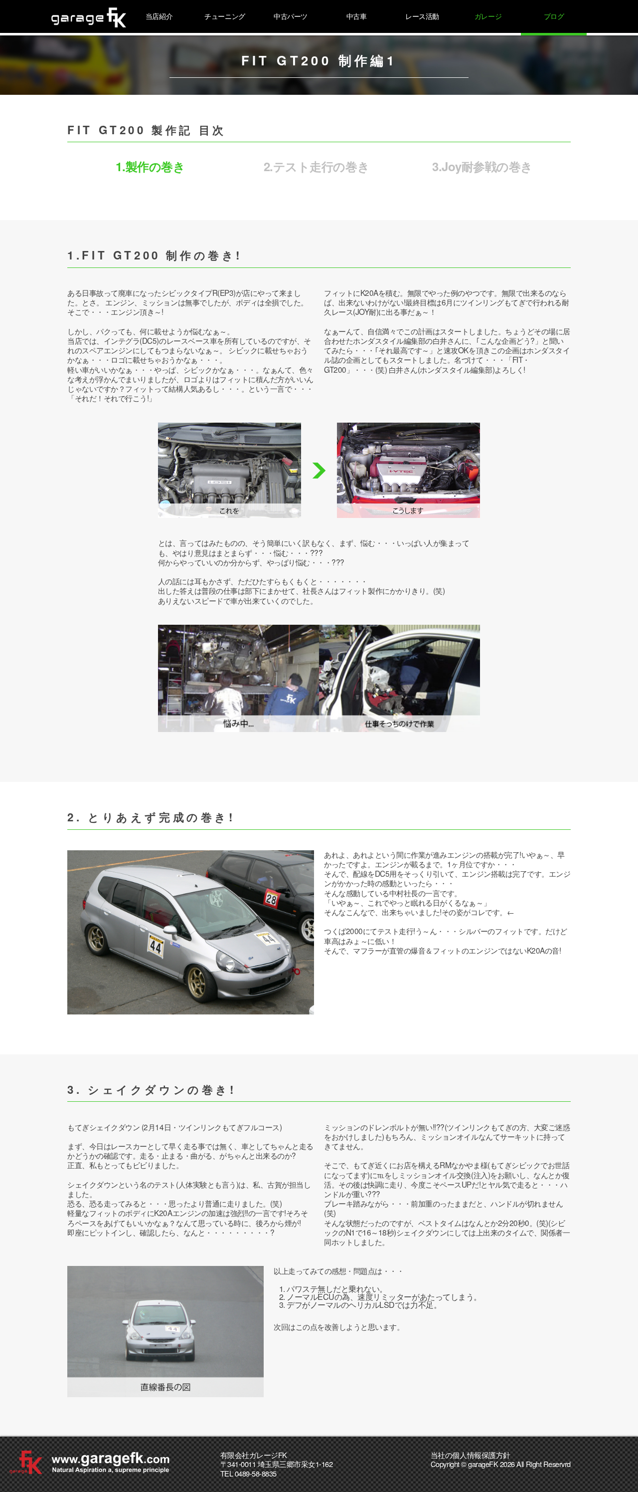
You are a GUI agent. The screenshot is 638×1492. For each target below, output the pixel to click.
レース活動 (422, 16)
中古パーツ (291, 16)
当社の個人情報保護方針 (470, 1455)
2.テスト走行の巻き (316, 166)
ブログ (554, 16)
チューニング (224, 16)
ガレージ (488, 16)
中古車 (356, 16)
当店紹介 (159, 16)
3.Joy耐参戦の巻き (482, 166)
